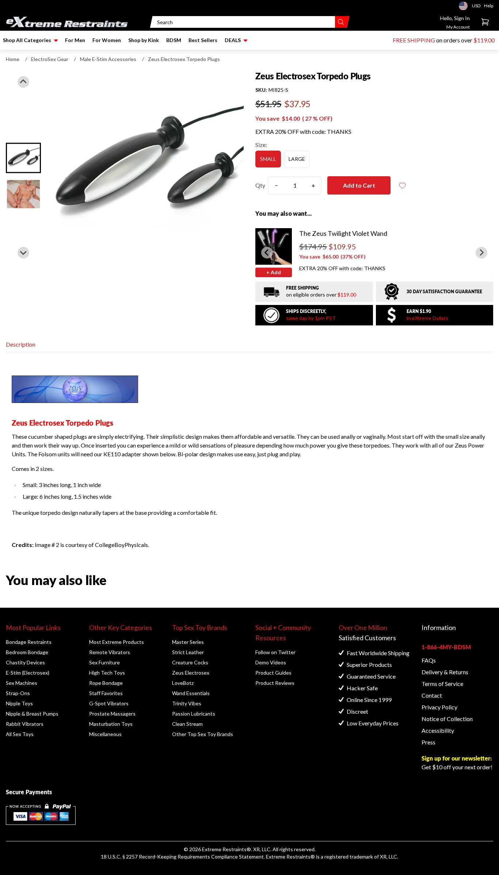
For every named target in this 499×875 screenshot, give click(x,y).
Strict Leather (188, 652)
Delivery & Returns (445, 671)
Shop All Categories (27, 40)
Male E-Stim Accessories (108, 59)
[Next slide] (23, 253)
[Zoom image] (147, 167)
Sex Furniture (104, 662)
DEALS (233, 40)
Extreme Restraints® (290, 856)
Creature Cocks (190, 662)
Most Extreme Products (116, 642)
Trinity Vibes (186, 703)
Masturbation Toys (111, 724)
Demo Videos (270, 662)
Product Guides (273, 673)
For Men (75, 40)
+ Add (273, 272)
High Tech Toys (107, 673)
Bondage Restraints (29, 642)
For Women (106, 40)
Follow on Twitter (275, 652)
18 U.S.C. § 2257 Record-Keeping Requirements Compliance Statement (182, 856)
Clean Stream (187, 724)
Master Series (188, 642)
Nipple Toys (19, 703)
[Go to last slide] (267, 253)
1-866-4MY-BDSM (446, 647)
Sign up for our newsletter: (457, 758)
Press (428, 742)
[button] (23, 158)
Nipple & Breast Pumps (32, 713)
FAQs (429, 660)
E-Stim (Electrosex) (27, 673)
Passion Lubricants (193, 713)
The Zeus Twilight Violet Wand (343, 233)
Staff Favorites (106, 693)
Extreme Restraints (224, 849)
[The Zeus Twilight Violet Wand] (273, 246)
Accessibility (438, 730)
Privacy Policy (439, 707)
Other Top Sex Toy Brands (202, 734)
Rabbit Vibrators (24, 724)
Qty (260, 185)
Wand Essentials (191, 693)
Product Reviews (274, 683)
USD (465, 6)
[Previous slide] (23, 82)
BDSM (173, 40)
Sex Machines (21, 683)
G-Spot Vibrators (109, 703)
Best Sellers (202, 40)
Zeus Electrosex (190, 673)
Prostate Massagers (112, 713)
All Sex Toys (20, 734)
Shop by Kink (143, 40)
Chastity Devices (25, 662)
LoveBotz (183, 683)
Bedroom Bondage (27, 652)
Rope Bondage (106, 683)
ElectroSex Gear (49, 59)
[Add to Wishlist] (402, 185)
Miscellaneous (105, 734)
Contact (432, 695)
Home (12, 59)
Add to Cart (359, 185)
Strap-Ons (18, 693)
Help (488, 5)
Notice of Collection (447, 718)
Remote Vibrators (109, 652)
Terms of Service (442, 683)
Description (20, 344)
